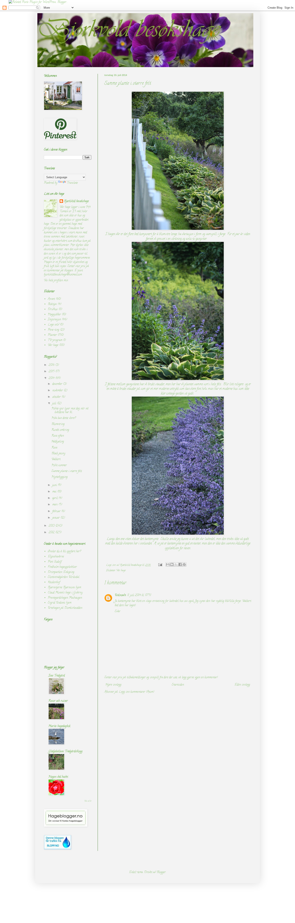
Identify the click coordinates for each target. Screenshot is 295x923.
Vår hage (120, 571)
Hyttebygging (59, 477)
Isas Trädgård (56, 676)
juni (55, 485)
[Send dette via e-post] (168, 564)
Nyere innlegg (113, 685)
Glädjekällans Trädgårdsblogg (65, 751)
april (55, 498)
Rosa (54, 448)
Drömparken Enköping (61, 572)
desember (57, 384)
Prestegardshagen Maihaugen (65, 598)
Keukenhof (54, 582)
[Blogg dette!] (172, 564)
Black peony (58, 453)
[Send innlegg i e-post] (160, 565)
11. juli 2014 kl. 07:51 (139, 595)
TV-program (55, 340)
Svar (117, 611)
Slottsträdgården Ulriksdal (63, 577)
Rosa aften (57, 436)
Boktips (52, 304)
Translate (72, 183)
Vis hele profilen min (56, 280)
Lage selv (53, 325)
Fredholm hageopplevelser (62, 567)
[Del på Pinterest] (184, 564)
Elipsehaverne (56, 556)
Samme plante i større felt (66, 471)
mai (54, 492)
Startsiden (178, 685)
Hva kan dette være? (63, 418)
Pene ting (53, 330)
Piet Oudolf (55, 562)
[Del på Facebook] (180, 564)
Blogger (161, 872)
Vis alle (87, 801)
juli (54, 403)
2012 (52, 532)
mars (55, 504)
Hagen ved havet (58, 777)
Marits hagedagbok (59, 726)
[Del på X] (176, 564)
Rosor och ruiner (58, 701)
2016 (52, 365)
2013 (52, 526)
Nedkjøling (57, 441)
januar (56, 518)
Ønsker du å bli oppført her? (64, 551)
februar (56, 511)
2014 (52, 378)
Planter (52, 335)
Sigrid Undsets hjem (59, 603)
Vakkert (55, 459)
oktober (57, 397)
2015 (52, 371)
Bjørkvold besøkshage (76, 201)
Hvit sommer (59, 465)
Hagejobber (54, 314)
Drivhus (53, 309)
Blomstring (58, 424)
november (58, 390)
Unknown (120, 595)
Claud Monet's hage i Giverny (65, 593)
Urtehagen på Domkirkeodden (65, 608)
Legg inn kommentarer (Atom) (136, 692)
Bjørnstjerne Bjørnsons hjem (64, 587)
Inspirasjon (54, 319)
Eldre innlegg (242, 685)
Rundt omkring (60, 430)
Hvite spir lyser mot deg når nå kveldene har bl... (70, 410)
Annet (51, 299)
